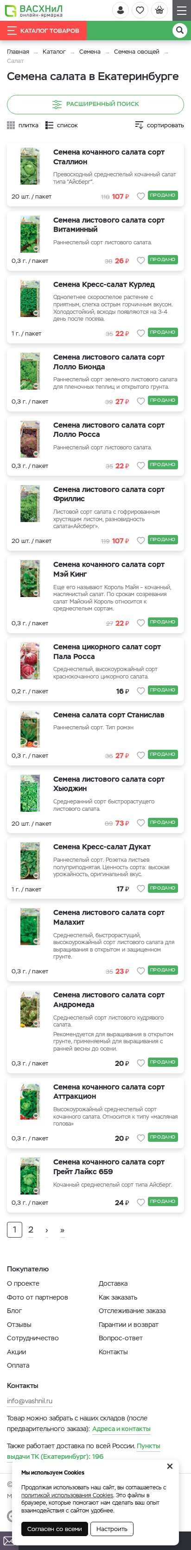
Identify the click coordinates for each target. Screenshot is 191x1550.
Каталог (54, 52)
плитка (28, 125)
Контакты (113, 1352)
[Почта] (9, 1540)
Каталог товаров (49, 31)
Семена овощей (136, 52)
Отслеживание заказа (132, 1311)
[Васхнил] (34, 10)
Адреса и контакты (121, 1429)
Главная (18, 52)
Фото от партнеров (37, 1297)
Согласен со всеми (54, 1529)
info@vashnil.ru (29, 1401)
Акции (16, 1352)
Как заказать (118, 1297)
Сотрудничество (33, 1338)
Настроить (111, 1529)
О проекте (23, 1283)
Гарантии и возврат (129, 1324)
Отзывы (19, 1324)
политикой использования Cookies (67, 1495)
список (67, 125)
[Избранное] (140, 10)
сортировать (165, 125)
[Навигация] (181, 10)
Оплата (18, 1365)
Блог (14, 1311)
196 (83, 1451)
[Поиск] (179, 30)
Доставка (113, 1283)
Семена (90, 52)
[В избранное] (141, 196)
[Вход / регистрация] (120, 10)
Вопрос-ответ (121, 1338)
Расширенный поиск (102, 104)
